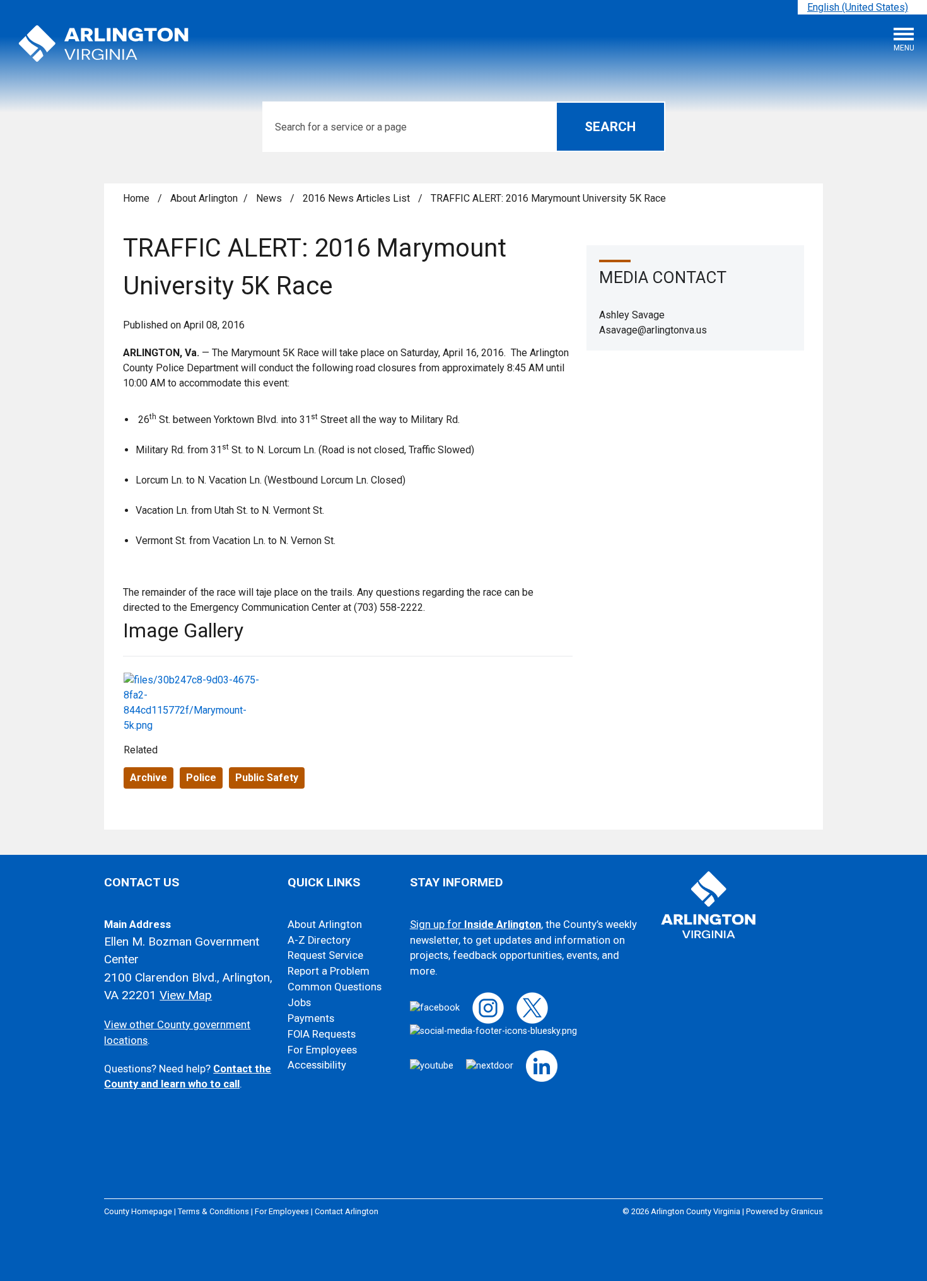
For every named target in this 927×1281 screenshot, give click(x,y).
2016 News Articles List (357, 198)
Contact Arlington (346, 1211)
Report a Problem (329, 971)
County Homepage (138, 1211)
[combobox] (862, 7)
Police (201, 778)
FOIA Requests (322, 1034)
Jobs (299, 1003)
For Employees (322, 1050)
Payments (311, 1018)
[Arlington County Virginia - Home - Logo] (104, 44)
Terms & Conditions (213, 1211)
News (270, 198)
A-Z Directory (319, 940)
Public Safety (266, 778)
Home (136, 198)
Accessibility (317, 1065)
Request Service (325, 955)
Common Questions (335, 987)
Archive (148, 778)
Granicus (807, 1211)
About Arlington (204, 198)
